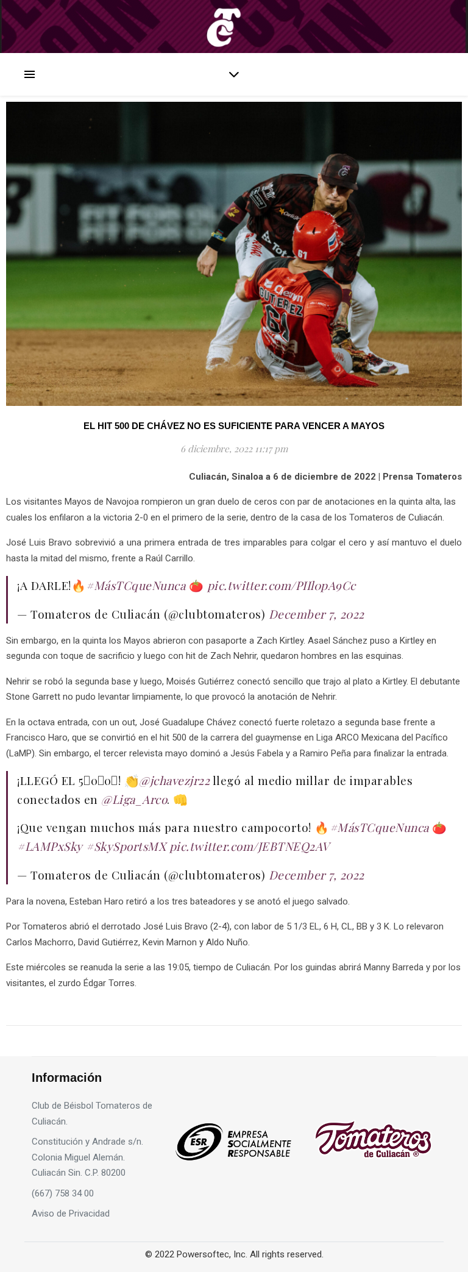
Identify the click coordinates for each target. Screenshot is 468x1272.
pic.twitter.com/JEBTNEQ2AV (249, 846)
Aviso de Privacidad (71, 1213)
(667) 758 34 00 (63, 1193)
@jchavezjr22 (174, 780)
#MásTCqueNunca (135, 585)
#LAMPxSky (50, 846)
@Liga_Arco (134, 799)
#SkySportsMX (126, 846)
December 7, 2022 (316, 614)
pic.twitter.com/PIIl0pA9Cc (281, 585)
